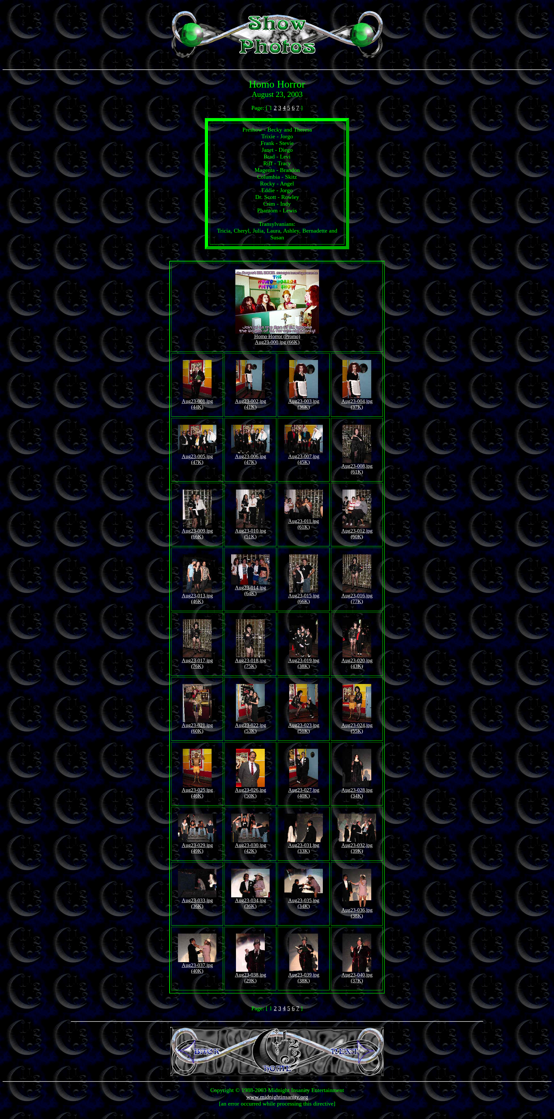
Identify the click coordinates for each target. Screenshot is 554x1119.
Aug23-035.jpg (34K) (303, 903)
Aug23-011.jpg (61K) (303, 524)
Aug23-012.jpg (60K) (357, 533)
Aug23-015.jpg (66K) (303, 598)
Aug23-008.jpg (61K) (357, 468)
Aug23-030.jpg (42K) (250, 848)
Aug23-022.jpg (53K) (250, 728)
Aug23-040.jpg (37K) (357, 977)
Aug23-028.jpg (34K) (357, 793)
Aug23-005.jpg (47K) (197, 459)
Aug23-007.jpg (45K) (303, 459)
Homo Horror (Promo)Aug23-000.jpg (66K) (277, 339)
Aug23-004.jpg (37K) (357, 404)
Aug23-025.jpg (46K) (197, 793)
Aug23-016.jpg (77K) (357, 598)
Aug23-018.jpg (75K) (250, 663)
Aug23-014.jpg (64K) (250, 590)
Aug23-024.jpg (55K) (357, 728)
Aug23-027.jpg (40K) (303, 793)
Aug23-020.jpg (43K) (357, 663)
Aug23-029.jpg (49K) (197, 848)
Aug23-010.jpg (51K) (250, 533)
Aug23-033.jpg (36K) (197, 903)
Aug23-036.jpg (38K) (357, 912)
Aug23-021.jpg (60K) (197, 728)
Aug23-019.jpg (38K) (303, 663)
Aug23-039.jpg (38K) (303, 977)
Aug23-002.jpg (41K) (250, 404)
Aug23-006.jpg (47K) (250, 459)
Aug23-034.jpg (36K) (250, 903)
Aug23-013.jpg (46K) (197, 598)
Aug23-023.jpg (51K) (303, 728)
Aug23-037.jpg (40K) (197, 968)
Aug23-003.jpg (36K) (303, 404)
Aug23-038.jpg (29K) (250, 977)
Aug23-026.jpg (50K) (250, 793)
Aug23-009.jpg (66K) (197, 533)
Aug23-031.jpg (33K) (303, 848)
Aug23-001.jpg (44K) (197, 404)
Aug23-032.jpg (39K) (357, 848)
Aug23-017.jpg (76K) (197, 663)
